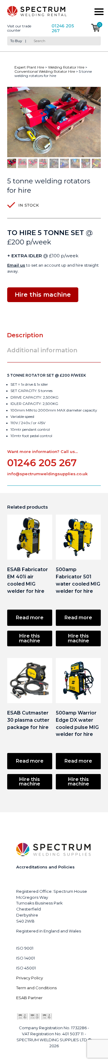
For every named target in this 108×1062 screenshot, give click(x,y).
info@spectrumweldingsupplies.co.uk (47, 473)
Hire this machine (29, 638)
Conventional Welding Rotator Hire (44, 71)
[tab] (27, 335)
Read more (30, 617)
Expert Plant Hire (29, 67)
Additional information (42, 350)
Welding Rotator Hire (66, 67)
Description (25, 335)
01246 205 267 (63, 28)
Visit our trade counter (19, 28)
